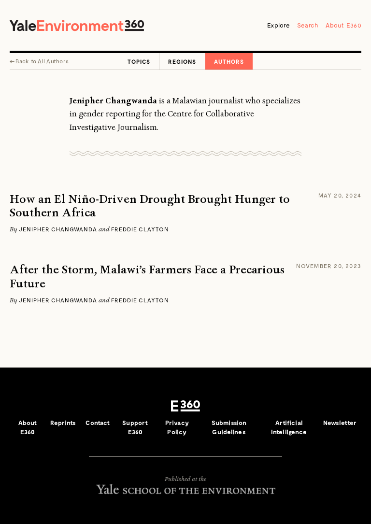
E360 (185, 406)
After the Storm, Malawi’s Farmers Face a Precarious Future (147, 277)
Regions (182, 61)
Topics (139, 61)
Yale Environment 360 (76, 25)
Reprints (63, 422)
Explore (278, 25)
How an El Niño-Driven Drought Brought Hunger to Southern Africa (150, 206)
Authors (229, 61)
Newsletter (340, 422)
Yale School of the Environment (185, 489)
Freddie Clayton (140, 229)
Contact (98, 422)
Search (308, 25)
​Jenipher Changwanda (58, 229)
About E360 (343, 25)
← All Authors (39, 60)
